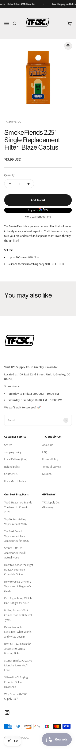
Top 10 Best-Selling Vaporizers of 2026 (15, 521)
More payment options (38, 216)
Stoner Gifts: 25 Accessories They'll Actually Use (15, 552)
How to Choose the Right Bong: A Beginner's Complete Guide (18, 569)
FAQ (44, 452)
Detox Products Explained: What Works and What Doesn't (17, 631)
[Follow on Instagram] (7, 712)
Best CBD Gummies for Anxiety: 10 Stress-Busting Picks (17, 648)
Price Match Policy (15, 481)
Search (8, 445)
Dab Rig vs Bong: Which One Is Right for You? (18, 600)
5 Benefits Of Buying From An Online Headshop (16, 682)
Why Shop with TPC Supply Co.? (15, 696)
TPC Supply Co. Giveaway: (51, 504)
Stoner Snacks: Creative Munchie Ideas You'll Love (18, 665)
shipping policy (12, 452)
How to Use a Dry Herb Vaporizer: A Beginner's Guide (17, 586)
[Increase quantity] (28, 183)
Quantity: (9, 175)
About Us (47, 445)
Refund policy (12, 467)
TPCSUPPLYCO (12, 121)
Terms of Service (51, 467)
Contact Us (11, 474)
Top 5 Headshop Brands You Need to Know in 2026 (18, 507)
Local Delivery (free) (15, 459)
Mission (47, 474)
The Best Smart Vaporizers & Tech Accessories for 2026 (16, 536)
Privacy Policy (50, 459)
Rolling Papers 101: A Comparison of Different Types (18, 615)
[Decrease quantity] (9, 183)
